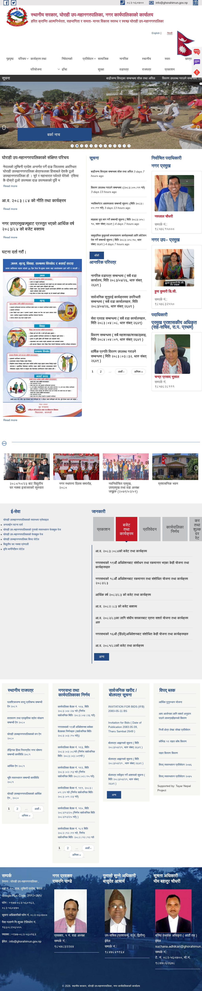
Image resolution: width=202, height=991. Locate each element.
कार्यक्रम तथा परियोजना (38, 64)
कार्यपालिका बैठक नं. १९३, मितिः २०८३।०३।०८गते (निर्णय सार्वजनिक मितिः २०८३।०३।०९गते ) (76, 752)
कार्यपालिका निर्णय (175, 529)
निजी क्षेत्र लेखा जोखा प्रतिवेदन (174, 729)
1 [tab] (72, 145)
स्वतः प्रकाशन (170, 64)
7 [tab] (100, 145)
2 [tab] (77, 145)
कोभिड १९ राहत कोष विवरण (173, 741)
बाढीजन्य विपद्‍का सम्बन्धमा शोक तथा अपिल (114, 78)
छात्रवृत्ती (190, 58)
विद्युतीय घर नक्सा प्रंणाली (16, 544)
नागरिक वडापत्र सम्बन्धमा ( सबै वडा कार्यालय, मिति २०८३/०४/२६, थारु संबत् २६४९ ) (116, 280)
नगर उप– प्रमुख (166, 239)
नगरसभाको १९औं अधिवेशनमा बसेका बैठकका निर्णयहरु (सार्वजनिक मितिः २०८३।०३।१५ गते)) (75, 731)
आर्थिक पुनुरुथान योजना (170, 702)
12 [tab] (124, 145)
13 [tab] (129, 145)
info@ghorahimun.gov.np (25, 941)
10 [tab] (114, 145)
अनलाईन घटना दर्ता (13, 524)
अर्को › (121, 371)
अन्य (101, 657)
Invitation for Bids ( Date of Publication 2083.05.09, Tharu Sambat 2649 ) (124, 727)
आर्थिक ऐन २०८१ (16, 766)
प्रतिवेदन (88, 58)
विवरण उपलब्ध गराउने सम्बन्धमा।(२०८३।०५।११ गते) (118, 187)
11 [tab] (119, 145)
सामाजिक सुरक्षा (103, 64)
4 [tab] (86, 145)
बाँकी (96, 255)
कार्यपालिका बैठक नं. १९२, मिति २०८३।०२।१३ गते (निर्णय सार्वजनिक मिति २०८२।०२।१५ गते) (76, 772)
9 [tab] (110, 145)
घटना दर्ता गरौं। (14, 251)
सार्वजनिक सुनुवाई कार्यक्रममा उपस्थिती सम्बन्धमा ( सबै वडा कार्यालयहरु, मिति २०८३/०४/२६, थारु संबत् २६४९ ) (115, 301)
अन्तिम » (138, 371)
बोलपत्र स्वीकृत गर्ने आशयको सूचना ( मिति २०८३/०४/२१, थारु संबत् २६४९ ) (126, 779)
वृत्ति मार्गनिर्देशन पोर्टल (13, 549)
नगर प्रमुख (161, 165)
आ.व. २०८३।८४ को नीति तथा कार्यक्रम (34, 200)
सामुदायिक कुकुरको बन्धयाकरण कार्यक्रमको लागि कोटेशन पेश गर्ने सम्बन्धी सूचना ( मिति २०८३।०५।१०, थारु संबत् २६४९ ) (118, 240)
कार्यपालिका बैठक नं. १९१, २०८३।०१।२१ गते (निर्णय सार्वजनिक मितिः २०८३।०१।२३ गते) (75, 792)
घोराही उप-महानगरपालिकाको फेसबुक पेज (23, 534)
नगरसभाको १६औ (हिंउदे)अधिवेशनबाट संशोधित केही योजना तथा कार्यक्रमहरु (141, 634)
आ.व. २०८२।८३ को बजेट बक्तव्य (116, 606)
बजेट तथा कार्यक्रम (126, 529)
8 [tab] (105, 145)
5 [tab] (91, 145)
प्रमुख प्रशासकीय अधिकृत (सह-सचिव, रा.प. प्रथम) (174, 325)
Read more (10, 186)
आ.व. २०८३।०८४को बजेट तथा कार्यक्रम (121, 551)
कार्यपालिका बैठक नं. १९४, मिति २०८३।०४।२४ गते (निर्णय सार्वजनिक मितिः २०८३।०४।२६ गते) (76, 711)
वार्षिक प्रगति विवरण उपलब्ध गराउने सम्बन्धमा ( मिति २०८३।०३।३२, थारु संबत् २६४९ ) (118, 356)
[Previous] (4, 127)
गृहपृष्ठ (10, 58)
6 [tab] (95, 145)
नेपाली (169, 33)
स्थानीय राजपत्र (146, 64)
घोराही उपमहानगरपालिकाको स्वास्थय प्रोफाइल (26, 519)
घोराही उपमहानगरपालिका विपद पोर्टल (21, 539)
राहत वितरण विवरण (168, 753)
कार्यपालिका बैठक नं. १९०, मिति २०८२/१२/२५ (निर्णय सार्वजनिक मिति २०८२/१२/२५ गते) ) (76, 812)
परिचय (22, 58)
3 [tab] (81, 145)
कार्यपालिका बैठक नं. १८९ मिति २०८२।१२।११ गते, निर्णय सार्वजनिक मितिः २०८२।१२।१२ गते (76, 833)
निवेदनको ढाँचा (67, 64)
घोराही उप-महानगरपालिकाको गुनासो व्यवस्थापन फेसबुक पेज (32, 529)
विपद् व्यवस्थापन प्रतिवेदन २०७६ (175, 764)
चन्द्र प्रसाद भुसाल (167, 377)
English (156, 33)
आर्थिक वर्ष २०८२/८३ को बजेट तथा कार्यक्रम (123, 595)
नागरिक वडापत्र (124, 64)
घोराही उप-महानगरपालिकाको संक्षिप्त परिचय (35, 157)
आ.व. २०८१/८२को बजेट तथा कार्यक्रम (119, 646)
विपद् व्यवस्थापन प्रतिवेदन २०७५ (175, 776)
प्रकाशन (103, 529)
